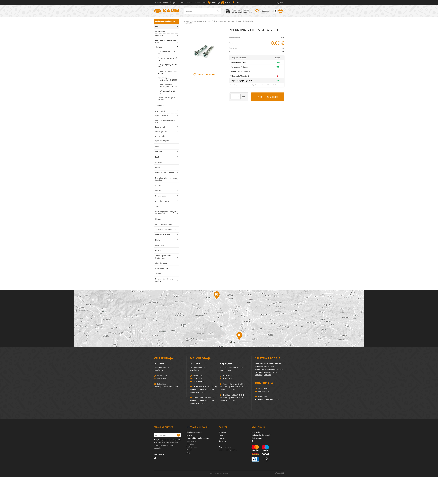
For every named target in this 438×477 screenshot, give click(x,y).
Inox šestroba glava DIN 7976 (167, 92)
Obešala (158, 185)
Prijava (279, 2)
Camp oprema (200, 2)
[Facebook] (155, 459)
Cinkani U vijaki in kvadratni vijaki (165, 121)
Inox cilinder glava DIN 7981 (166, 52)
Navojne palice (161, 196)
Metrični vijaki (160, 31)
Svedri (157, 206)
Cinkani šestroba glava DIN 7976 (166, 99)
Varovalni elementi (162, 162)
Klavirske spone (161, 263)
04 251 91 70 (162, 376)
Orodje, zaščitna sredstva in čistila (197, 438)
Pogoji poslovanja (225, 447)
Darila (227, 2)
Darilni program (191, 447)
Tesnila (158, 274)
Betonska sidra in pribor (164, 173)
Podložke (158, 152)
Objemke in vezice (162, 201)
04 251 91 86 (198, 376)
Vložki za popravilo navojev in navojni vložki (166, 213)
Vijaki (174, 2)
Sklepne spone (160, 219)
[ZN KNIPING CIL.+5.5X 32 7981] (204, 50)
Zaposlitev (222, 441)
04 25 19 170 (263, 388)
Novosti (189, 450)
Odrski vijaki (160, 136)
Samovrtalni (161, 105)
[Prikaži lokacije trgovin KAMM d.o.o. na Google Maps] (219, 318)
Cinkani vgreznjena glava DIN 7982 (167, 72)
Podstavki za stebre (162, 235)
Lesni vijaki (159, 36)
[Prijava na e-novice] (178, 435)
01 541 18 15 (227, 376)
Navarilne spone (161, 268)
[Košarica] (278, 10)
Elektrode (158, 250)
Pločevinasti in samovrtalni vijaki (165, 41)
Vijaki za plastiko (161, 116)
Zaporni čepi (160, 127)
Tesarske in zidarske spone (165, 229)
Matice (157, 146)
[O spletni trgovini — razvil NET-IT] (279, 473)
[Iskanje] (218, 11)
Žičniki (157, 240)
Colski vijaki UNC (161, 131)
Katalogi (221, 438)
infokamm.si (162, 378)
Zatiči (157, 157)
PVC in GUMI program (163, 224)
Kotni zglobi (159, 245)
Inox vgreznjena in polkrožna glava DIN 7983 (167, 79)
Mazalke (158, 191)
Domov (158, 2)
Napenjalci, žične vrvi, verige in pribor (166, 179)
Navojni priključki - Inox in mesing (165, 280)
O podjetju (222, 432)
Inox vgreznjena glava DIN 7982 (167, 66)
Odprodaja (215, 2)
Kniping (159, 47)
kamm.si (186, 21)
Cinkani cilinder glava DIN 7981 (167, 59)
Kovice (157, 167)
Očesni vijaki (160, 111)
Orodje (189, 2)
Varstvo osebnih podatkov (228, 450)
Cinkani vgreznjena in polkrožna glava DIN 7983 (167, 85)
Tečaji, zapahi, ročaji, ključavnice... (163, 257)
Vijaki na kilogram (162, 141)
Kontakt (166, 2)
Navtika (181, 2)
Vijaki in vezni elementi (165, 21)
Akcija (238, 3)
